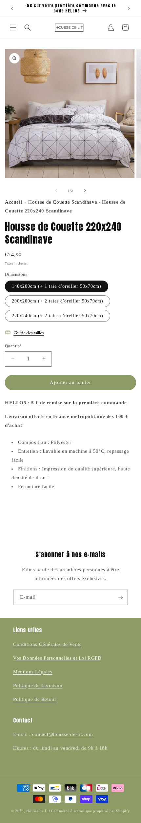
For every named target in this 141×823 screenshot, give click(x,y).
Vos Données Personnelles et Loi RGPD (57, 658)
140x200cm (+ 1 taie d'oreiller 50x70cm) (56, 286)
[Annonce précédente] (12, 8)
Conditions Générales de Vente (47, 644)
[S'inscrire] (120, 597)
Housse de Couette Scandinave (62, 202)
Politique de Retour (34, 699)
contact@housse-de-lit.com (62, 734)
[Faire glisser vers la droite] (85, 190)
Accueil (13, 202)
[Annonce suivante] (129, 8)
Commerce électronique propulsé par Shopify (90, 811)
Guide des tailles (28, 332)
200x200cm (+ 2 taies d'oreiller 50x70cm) (57, 301)
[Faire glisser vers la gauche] (56, 190)
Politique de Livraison (37, 685)
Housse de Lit (38, 811)
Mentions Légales (32, 671)
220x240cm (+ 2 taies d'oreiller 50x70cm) (57, 315)
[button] (13, 27)
